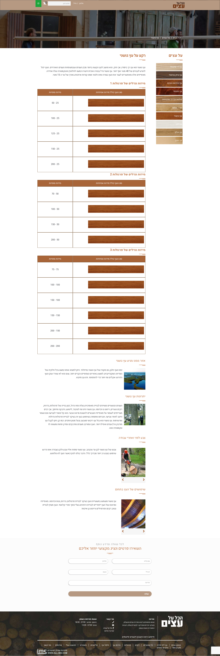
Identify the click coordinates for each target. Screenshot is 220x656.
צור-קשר (47, 645)
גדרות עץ (116, 645)
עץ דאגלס (177, 108)
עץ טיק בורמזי (175, 75)
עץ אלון (178, 132)
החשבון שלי (71, 645)
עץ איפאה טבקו (174, 83)
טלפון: (81, 3)
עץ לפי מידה (162, 645)
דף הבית (177, 38)
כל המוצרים (148, 645)
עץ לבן (179, 124)
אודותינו (58, 645)
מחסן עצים (176, 645)
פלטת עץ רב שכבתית (172, 99)
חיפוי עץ (105, 645)
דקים (137, 645)
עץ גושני (178, 116)
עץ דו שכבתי (176, 67)
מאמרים (83, 645)
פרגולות (127, 645)
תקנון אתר (176, 647)
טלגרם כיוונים (162, 647)
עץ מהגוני (177, 91)
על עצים (94, 645)
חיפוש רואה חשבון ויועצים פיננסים (138, 637)
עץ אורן (178, 140)
